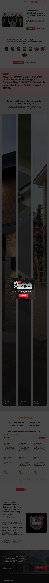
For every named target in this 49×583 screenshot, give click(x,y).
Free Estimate (23, 295)
